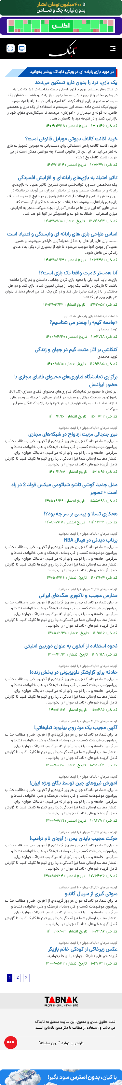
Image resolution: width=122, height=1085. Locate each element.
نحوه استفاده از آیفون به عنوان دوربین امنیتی (70, 646)
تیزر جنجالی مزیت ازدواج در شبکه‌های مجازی (72, 435)
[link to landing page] (63, 48)
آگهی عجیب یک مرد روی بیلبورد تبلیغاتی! (75, 728)
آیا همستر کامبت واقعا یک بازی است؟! (78, 273)
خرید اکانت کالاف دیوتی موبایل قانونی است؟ (71, 139)
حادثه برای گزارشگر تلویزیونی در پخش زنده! (73, 673)
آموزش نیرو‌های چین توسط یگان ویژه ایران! (73, 783)
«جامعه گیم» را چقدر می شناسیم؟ (83, 323)
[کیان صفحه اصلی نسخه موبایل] (61, 1077)
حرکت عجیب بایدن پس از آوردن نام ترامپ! (73, 839)
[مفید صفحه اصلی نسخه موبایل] (61, 26)
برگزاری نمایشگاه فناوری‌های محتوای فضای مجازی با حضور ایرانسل (65, 381)
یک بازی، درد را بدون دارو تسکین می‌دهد (75, 83)
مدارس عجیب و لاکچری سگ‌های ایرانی (78, 596)
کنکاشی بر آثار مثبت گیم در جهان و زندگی (76, 350)
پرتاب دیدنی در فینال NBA (90, 540)
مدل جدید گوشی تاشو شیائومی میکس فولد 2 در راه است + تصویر (64, 489)
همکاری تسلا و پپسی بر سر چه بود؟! (80, 514)
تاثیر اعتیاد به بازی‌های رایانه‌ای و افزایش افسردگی (67, 178)
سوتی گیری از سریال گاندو (91, 894)
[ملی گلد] (61, 8)
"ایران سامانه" (49, 1043)
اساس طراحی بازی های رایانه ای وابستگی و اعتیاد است (62, 234)
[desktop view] (22, 48)
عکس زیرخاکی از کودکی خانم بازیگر (82, 950)
